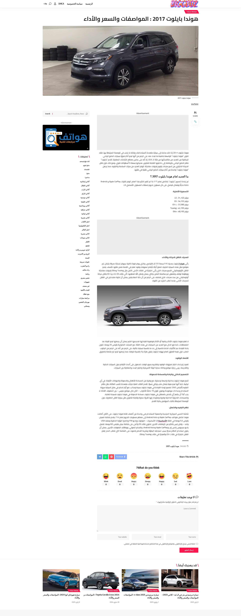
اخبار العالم (85, 230)
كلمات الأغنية (85, 290)
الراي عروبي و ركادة (82, 250)
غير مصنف (85, 286)
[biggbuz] (184, 4)
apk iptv (86, 165)
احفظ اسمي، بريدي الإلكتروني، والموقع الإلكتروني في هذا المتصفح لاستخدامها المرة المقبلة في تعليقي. (159, 544)
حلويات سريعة (84, 262)
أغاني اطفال (85, 186)
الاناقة (87, 246)
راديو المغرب (85, 266)
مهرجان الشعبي (84, 302)
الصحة (87, 258)
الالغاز (87, 242)
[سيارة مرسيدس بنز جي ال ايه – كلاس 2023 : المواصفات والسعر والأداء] (179, 580)
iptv (87, 173)
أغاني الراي (85, 194)
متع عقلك (86, 294)
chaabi (86, 169)
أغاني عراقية (85, 210)
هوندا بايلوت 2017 (172, 446)
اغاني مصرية (85, 234)
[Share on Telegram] (99, 456)
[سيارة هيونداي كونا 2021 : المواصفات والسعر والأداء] (61, 580)
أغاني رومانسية (84, 206)
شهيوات (86, 282)
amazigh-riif (84, 161)
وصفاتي (86, 306)
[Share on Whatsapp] (105, 456)
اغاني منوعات (84, 238)
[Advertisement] (143, 132)
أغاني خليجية (85, 202)
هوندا (181, 264)
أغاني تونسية (85, 198)
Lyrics (87, 178)
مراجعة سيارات (192, 11)
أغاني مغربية (85, 218)
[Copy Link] (195, 122)
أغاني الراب (85, 190)
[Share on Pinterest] (111, 456)
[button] (55, 4)
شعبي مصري (85, 278)
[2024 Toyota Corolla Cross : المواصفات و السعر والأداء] (100, 580)
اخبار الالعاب (85, 222)
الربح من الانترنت (83, 254)
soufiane (194, 104)
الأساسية (162, 421)
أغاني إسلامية (84, 182)
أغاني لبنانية (85, 214)
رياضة (87, 274)
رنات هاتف (85, 270)
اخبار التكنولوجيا (84, 226)
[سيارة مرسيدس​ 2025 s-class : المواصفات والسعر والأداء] (140, 580)
